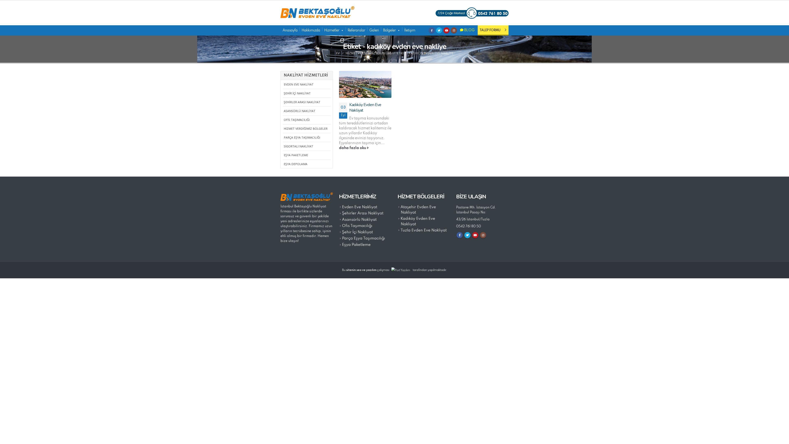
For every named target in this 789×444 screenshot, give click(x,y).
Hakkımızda (311, 30)
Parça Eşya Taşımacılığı (302, 137)
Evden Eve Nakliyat (299, 84)
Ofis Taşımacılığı (297, 120)
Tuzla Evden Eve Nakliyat (423, 230)
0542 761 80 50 (468, 226)
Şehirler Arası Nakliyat (302, 102)
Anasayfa (290, 30)
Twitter (439, 30)
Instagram (454, 30)
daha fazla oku (353, 148)
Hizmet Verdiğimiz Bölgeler (306, 129)
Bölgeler (389, 30)
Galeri (374, 30)
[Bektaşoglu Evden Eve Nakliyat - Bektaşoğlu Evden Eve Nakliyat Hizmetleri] (317, 13)
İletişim (409, 30)
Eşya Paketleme (296, 155)
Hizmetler (331, 30)
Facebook (432, 30)
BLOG (469, 30)
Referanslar (356, 30)
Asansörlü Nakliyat (299, 111)
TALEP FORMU (490, 30)
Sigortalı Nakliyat (298, 146)
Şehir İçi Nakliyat (297, 93)
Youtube (446, 30)
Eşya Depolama (295, 164)
